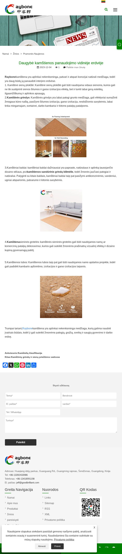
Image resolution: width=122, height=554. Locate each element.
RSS (47, 508)
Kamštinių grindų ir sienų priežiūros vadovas (35, 357)
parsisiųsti (13, 520)
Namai (5, 53)
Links (48, 497)
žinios (16, 53)
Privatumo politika (64, 539)
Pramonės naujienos (33, 53)
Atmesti (42, 546)
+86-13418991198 (25, 478)
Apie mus (12, 503)
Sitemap (49, 503)
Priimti (57, 546)
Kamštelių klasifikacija (30, 353)
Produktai (12, 508)
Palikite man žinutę (75, 67)
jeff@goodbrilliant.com (27, 482)
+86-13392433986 (18, 475)
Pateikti (20, 442)
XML (47, 514)
